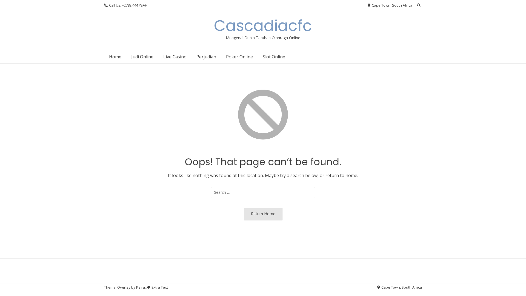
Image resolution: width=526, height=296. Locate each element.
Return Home (263, 213)
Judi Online (142, 57)
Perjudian (206, 57)
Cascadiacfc (263, 25)
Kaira (140, 287)
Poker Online (239, 57)
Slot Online (274, 57)
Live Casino (175, 57)
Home (115, 57)
